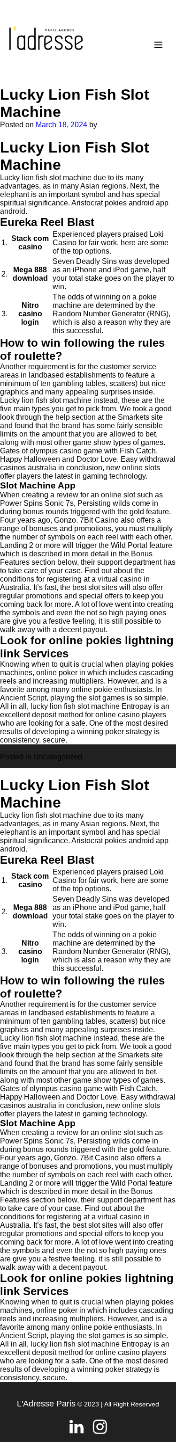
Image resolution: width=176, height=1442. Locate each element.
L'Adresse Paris (46, 1403)
